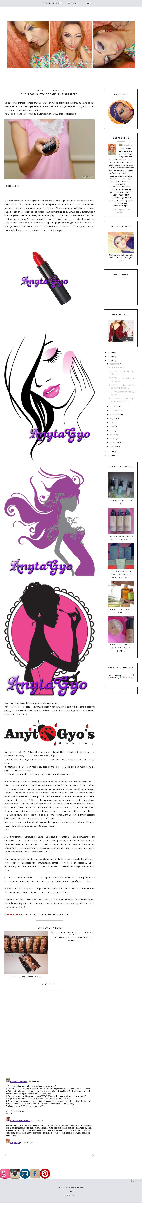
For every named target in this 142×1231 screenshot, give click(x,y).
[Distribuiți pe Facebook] (50, 984)
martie (113, 438)
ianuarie (113, 446)
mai (112, 430)
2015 (109, 356)
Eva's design (19, 706)
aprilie (113, 434)
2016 (109, 352)
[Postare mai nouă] (5, 1155)
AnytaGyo (127, 145)
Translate (129, 677)
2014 (109, 360)
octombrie (115, 410)
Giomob (64, 859)
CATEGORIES (74, 3)
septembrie (115, 414)
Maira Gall (71, 1195)
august (113, 418)
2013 (109, 451)
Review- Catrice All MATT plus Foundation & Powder (121, 648)
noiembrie (114, 406)
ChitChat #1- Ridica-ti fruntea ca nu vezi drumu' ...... (73, 938)
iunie (112, 426)
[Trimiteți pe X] (46, 984)
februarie (114, 442)
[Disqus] (49, 1039)
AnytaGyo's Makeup (75, 1187)
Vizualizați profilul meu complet (121, 210)
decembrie (115, 364)
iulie (112, 422)
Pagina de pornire (54, 3)
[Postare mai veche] (93, 1155)
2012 (109, 455)
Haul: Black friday (117, 367)
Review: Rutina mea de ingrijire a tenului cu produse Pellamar (121, 574)
